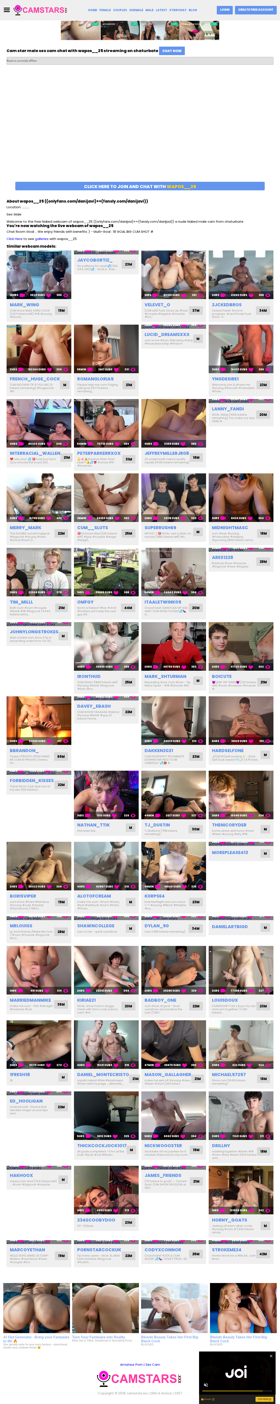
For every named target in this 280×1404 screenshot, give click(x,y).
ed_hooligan (26, 1101)
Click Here (15, 238)
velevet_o (157, 305)
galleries (42, 238)
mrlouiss (21, 926)
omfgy (85, 602)
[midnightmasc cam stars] (241, 497)
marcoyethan (27, 1250)
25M (128, 533)
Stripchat (178, 10)
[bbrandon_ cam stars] (39, 720)
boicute (222, 676)
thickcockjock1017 (102, 1146)
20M (263, 414)
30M (196, 829)
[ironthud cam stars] (106, 646)
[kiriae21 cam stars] (106, 970)
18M (196, 457)
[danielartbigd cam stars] (241, 918)
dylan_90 (157, 926)
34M (263, 310)
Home (92, 10)
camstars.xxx (137, 1393)
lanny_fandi (228, 409)
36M (61, 1004)
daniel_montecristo (103, 1074)
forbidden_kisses (32, 780)
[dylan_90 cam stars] (173, 918)
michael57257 (229, 1074)
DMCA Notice (161, 1393)
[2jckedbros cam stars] (241, 274)
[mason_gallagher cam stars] (173, 1044)
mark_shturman (165, 676)
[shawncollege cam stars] (106, 918)
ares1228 (222, 557)
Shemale (136, 10)
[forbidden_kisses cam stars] (39, 773)
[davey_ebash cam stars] (106, 698)
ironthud (89, 676)
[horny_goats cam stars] (241, 1190)
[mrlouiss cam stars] (39, 918)
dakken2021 (159, 751)
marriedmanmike (30, 1000)
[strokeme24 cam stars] (241, 1242)
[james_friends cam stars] (173, 1168)
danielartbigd (230, 927)
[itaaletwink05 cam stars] (173, 572)
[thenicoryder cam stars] (241, 795)
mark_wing (24, 305)
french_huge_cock (35, 379)
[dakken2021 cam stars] (173, 720)
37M (196, 310)
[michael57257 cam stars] (241, 1044)
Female (105, 10)
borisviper (23, 896)
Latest (161, 10)
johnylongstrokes (34, 632)
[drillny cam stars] (241, 1115)
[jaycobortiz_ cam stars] (106, 252)
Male (149, 10)
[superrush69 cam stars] (173, 497)
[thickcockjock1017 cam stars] (106, 1115)
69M (61, 756)
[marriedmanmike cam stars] (39, 970)
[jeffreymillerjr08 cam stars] (173, 423)
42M (263, 1254)
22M (61, 533)
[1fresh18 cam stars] (39, 1044)
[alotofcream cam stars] (106, 866)
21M (129, 385)
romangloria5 (95, 379)
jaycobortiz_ (95, 260)
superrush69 (160, 528)
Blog (193, 10)
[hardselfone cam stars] (241, 720)
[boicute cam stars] (241, 646)
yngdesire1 (225, 379)
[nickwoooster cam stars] (173, 1115)
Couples (120, 10)
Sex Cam (152, 1364)
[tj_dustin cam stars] (173, 795)
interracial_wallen (35, 453)
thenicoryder (229, 825)
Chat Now (172, 51)
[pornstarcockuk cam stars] (106, 1242)
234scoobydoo (96, 1220)
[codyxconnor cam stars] (173, 1242)
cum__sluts (92, 528)
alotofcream (94, 896)
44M (128, 608)
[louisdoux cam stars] (241, 970)
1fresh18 (20, 1074)
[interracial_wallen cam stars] (39, 423)
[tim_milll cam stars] (39, 572)
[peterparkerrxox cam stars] (106, 423)
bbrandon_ (24, 751)
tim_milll (21, 602)
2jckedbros (227, 305)
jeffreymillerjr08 (167, 453)
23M (128, 264)
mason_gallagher (168, 1074)
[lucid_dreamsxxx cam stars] (173, 327)
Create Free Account (255, 10)
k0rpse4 (155, 896)
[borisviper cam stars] (39, 866)
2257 (178, 1393)
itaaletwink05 (163, 602)
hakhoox (21, 1175)
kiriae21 (86, 1000)
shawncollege (95, 926)
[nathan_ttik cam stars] (106, 795)
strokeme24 (227, 1250)
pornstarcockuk (99, 1250)
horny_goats (229, 1220)
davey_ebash (94, 706)
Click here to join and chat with (140, 187)
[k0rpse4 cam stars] (173, 866)
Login (224, 10)
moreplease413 (230, 852)
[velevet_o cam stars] (173, 274)
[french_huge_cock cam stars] (39, 349)
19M (61, 310)
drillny (221, 1146)
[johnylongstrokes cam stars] (39, 624)
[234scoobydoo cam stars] (106, 1190)
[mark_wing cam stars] (39, 274)
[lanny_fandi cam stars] (241, 401)
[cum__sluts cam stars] (106, 497)
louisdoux (225, 1000)
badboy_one (160, 1000)
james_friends (163, 1175)
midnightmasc (230, 528)
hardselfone (228, 751)
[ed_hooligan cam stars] (39, 1093)
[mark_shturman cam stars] (173, 646)
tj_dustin (157, 825)
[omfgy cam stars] (106, 572)
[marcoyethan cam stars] (39, 1242)
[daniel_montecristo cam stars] (106, 1044)
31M (129, 459)
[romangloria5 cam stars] (106, 349)
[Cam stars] (41, 9)
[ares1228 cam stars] (241, 550)
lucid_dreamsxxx (167, 334)
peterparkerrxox (99, 453)
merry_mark (25, 528)
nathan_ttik (93, 825)
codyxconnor (163, 1250)
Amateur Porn (131, 1364)
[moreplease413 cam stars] (241, 844)
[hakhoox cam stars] (39, 1168)
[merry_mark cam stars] (39, 497)
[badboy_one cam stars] (173, 970)
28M (263, 561)
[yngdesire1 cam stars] (241, 349)
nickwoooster (163, 1146)
